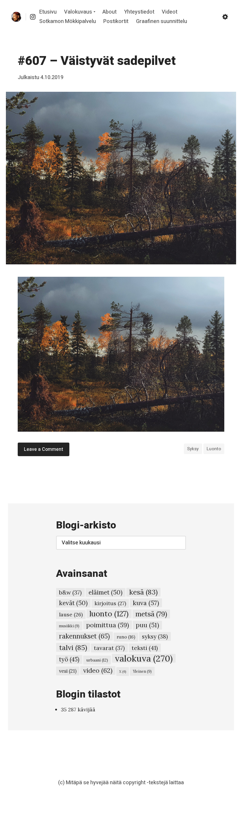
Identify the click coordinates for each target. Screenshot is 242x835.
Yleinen (142, 671)
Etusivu (48, 12)
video (97, 670)
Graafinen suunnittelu (161, 21)
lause (71, 614)
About (109, 12)
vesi (67, 671)
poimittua (107, 625)
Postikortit (115, 21)
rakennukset (84, 636)
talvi (73, 647)
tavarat (109, 647)
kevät (73, 603)
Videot (169, 12)
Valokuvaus (78, 12)
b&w (70, 592)
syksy (193, 449)
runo (126, 637)
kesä (143, 592)
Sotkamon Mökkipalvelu (67, 21)
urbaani (97, 660)
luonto (214, 449)
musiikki (69, 625)
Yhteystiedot (139, 12)
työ (69, 659)
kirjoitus (110, 603)
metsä (151, 614)
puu (147, 625)
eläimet (105, 592)
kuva (146, 603)
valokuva (144, 658)
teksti (145, 647)
